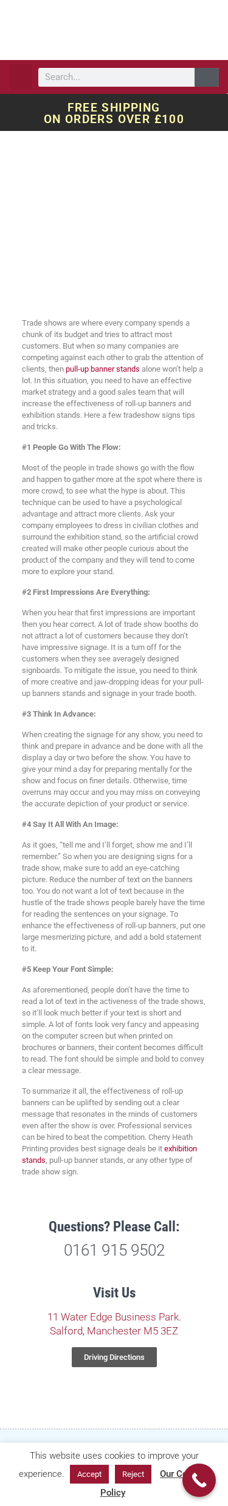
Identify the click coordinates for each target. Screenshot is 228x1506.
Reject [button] (133, 1474)
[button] (21, 77)
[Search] (207, 77)
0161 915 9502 (114, 1250)
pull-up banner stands (103, 368)
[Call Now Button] (199, 1480)
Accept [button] (89, 1474)
